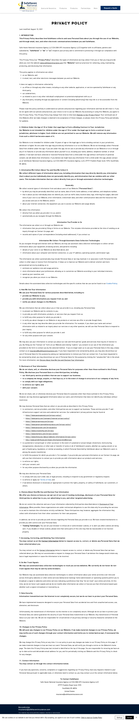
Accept (129, 717)
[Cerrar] (136, 717)
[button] (110, 8)
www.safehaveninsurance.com (51, 63)
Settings (119, 717)
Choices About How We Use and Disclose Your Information (62, 360)
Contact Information (50, 541)
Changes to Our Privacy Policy (88, 115)
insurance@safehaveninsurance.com (44, 351)
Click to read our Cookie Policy (91, 717)
